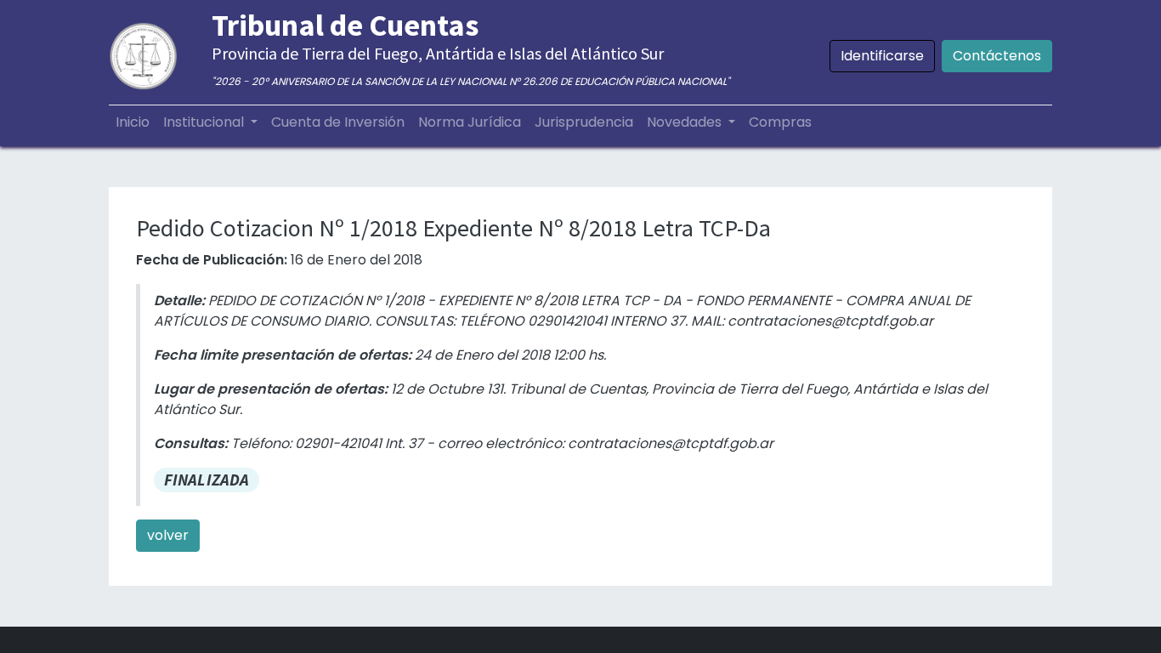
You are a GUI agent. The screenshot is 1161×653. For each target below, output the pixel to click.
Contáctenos (997, 55)
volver (168, 535)
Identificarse (882, 55)
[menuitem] (132, 122)
